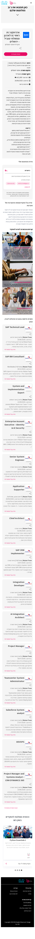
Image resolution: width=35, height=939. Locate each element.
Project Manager (16, 646)
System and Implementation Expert (16, 389)
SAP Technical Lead (14, 327)
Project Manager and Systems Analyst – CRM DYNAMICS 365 (14, 777)
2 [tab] (19, 870)
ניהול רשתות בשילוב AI (25, 908)
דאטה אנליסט (27, 911)
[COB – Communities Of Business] (8, 3)
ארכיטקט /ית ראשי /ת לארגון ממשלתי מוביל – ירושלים (12, 37)
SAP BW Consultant (14, 356)
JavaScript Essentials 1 (23, 282)
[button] (17, 10)
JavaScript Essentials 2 (23, 248)
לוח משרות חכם (14, 894)
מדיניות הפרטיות (27, 891)
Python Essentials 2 (24, 308)
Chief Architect (16, 518)
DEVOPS (20, 741)
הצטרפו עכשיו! (14, 891)
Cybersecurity (10, 183)
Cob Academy (27, 902)
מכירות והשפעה (27, 905)
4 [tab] (15, 870)
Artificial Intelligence (23, 183)
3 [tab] (17, 870)
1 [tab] (21, 870)
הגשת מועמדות (15, 54)
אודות (29, 894)
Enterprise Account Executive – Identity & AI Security (14, 424)
